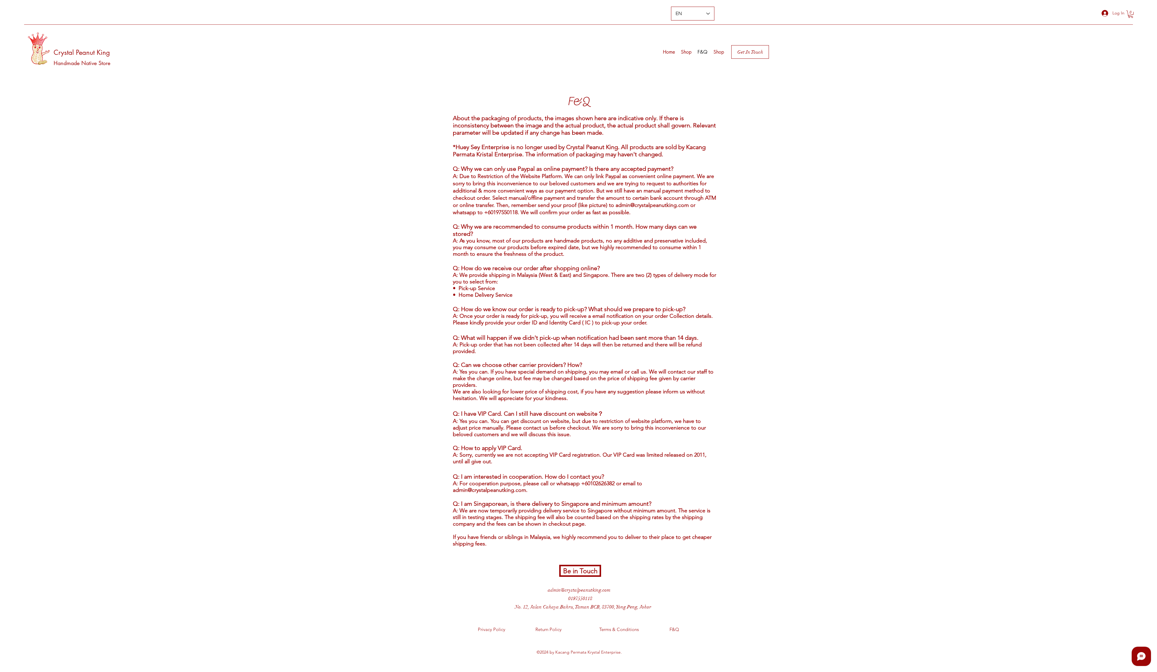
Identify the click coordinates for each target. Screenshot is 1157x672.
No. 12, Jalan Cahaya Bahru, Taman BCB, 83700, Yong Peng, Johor (583, 607)
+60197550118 (501, 212)
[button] (1130, 14)
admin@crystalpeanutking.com (652, 205)
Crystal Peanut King (82, 52)
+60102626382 (598, 483)
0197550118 (580, 598)
